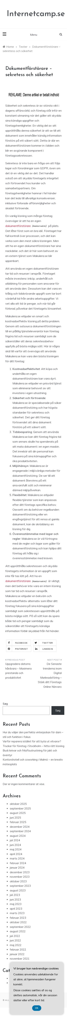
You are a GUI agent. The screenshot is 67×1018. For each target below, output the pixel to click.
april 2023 (16, 908)
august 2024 (18, 836)
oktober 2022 (18, 922)
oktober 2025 (18, 804)
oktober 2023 (18, 881)
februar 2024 (18, 863)
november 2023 (19, 876)
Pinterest (21, 649)
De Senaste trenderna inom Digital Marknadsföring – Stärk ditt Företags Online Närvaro (50, 675)
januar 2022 (17, 954)
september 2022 (20, 927)
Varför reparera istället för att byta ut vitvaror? (32, 741)
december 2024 (19, 826)
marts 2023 (17, 913)
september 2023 (20, 885)
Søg (5, 703)
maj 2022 (15, 945)
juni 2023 (15, 899)
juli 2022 (15, 936)
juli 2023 (15, 895)
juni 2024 (15, 845)
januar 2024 (17, 867)
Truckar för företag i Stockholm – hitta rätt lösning (33, 746)
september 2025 (20, 808)
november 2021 (19, 958)
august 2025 (18, 813)
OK (36, 1008)
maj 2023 (15, 904)
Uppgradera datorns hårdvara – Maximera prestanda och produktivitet (18, 670)
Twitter (47, 643)
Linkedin (48, 649)
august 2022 (18, 931)
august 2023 (18, 890)
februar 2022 (18, 949)
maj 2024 (15, 849)
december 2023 (19, 872)
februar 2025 (18, 822)
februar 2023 (18, 917)
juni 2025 (15, 817)
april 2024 (16, 854)
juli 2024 (15, 840)
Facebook (21, 643)
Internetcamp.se (36, 14)
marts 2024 (17, 858)
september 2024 (20, 831)
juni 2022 (15, 940)
